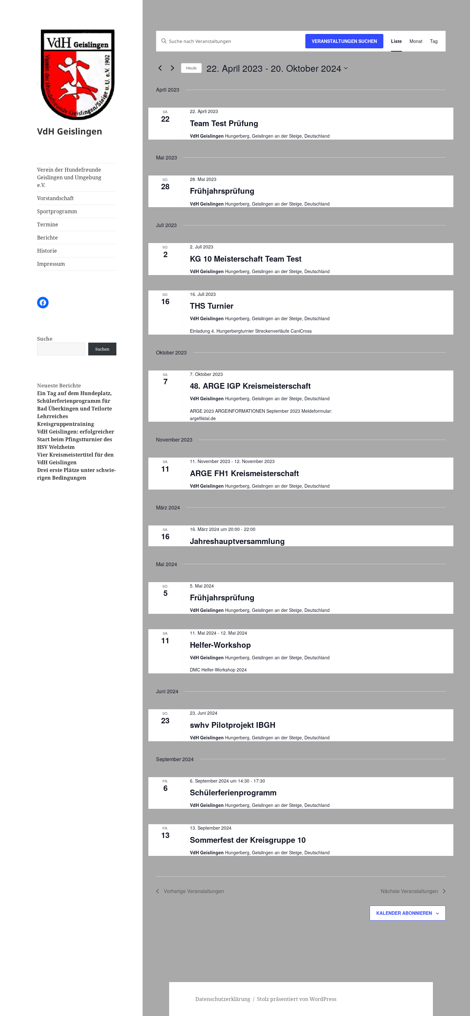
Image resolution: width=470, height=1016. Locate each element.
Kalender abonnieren (404, 913)
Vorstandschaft (55, 198)
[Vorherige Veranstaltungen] (160, 68)
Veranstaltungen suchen (344, 41)
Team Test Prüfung (224, 123)
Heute (191, 67)
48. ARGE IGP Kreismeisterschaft (250, 385)
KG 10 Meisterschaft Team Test (246, 258)
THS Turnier (211, 305)
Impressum (51, 263)
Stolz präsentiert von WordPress (296, 999)
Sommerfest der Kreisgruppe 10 (248, 839)
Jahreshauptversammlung (237, 540)
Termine (47, 224)
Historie (47, 250)
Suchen (102, 349)
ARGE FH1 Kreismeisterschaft (244, 472)
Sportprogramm (57, 211)
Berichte (47, 237)
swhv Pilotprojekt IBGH (232, 724)
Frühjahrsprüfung (222, 190)
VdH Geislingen (69, 131)
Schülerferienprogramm (233, 792)
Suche (44, 338)
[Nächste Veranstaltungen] (172, 68)
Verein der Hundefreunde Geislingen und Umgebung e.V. (69, 177)
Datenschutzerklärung (222, 999)
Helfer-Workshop (220, 644)
